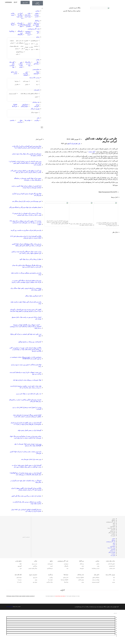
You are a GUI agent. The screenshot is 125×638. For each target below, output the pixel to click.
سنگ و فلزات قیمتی (32, 568)
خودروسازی (50, 563)
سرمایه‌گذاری (50, 568)
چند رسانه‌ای (36, 102)
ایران (83, 566)
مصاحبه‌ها (66, 582)
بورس (113, 582)
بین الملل (81, 561)
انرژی (51, 566)
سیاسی (37, 11)
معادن (38, 59)
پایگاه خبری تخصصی (74, 7)
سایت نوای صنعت (110, 561)
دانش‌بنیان (37, 90)
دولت (98, 566)
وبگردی (51, 577)
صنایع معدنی (36, 69)
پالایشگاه (66, 566)
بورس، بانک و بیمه (34, 77)
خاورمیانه (82, 568)
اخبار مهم (35, 577)
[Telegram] (118, 596)
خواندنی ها (50, 579)
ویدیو (83, 582)
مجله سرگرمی (49, 582)
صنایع (38, 37)
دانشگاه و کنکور (95, 577)
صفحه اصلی (19, 577)
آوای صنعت (91, 151)
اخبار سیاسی (112, 568)
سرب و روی (34, 563)
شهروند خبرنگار (35, 108)
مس (21, 568)
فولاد (20, 563)
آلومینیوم (20, 566)
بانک (114, 577)
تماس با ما (113, 535)
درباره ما (113, 534)
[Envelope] (112, 596)
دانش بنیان (96, 574)
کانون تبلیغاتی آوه (9, 606)
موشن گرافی (81, 579)
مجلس (97, 563)
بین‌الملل (37, 20)
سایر (38, 118)
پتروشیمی (66, 563)
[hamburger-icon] (42, 8)
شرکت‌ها (66, 574)
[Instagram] (115, 596)
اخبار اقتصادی (112, 566)
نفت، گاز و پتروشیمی (34, 28)
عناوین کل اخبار (111, 563)
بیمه (114, 579)
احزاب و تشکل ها (95, 568)
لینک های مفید (18, 574)
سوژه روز (35, 582)
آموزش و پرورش (95, 582)
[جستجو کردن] (7, 537)
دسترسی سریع (33, 574)
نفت (67, 568)
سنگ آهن (35, 566)
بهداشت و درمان (95, 579)
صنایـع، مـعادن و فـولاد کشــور (71, 11)
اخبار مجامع (65, 577)
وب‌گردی (50, 574)
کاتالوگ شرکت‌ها (80, 577)
